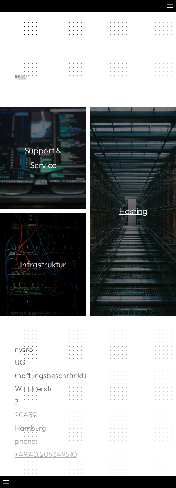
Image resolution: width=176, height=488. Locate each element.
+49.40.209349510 (46, 454)
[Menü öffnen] (170, 6)
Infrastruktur (43, 264)
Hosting (133, 210)
